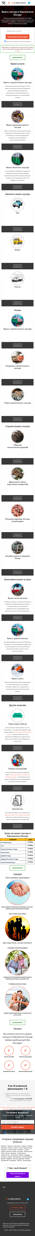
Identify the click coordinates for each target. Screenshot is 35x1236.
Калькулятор (17, 57)
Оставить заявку (17, 1207)
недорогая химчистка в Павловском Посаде (17, 815)
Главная (2, 1107)
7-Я (4, 1187)
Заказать (17, 104)
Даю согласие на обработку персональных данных (18, 41)
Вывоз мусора (11, 1107)
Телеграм (17, 51)
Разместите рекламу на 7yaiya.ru (17, 1175)
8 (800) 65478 (20, 3)
